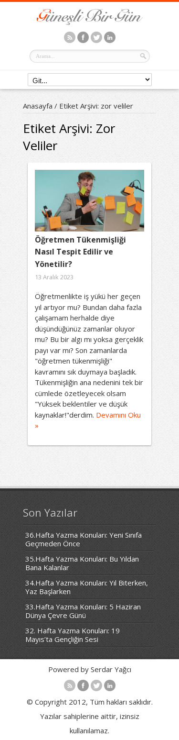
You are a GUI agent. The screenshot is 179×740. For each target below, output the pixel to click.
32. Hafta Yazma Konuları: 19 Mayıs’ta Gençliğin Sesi (72, 635)
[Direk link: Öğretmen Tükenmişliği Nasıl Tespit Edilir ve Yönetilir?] (89, 201)
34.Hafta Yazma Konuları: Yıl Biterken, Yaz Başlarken (86, 587)
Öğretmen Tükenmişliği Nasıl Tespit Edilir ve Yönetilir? (80, 251)
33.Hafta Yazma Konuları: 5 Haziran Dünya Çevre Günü (83, 611)
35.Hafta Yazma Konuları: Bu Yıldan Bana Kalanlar (82, 563)
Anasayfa (38, 105)
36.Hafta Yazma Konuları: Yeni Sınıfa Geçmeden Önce (83, 539)
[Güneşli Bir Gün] (90, 22)
